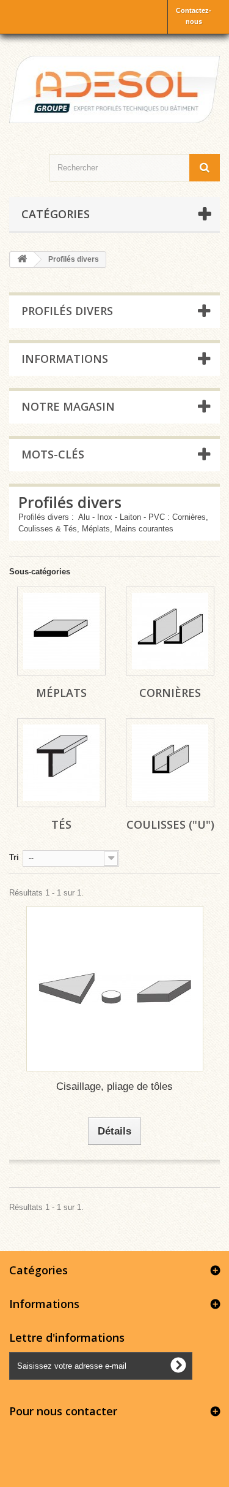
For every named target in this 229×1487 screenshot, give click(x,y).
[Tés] (61, 762)
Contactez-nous (193, 16)
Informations (64, 358)
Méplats (61, 692)
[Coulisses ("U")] (170, 762)
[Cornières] (170, 631)
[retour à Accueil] (22, 259)
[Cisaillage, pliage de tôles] (114, 988)
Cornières (170, 692)
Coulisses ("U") (170, 824)
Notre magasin (68, 406)
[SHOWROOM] (114, 89)
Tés (61, 824)
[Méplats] (61, 631)
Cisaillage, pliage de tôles (114, 1086)
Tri (14, 857)
